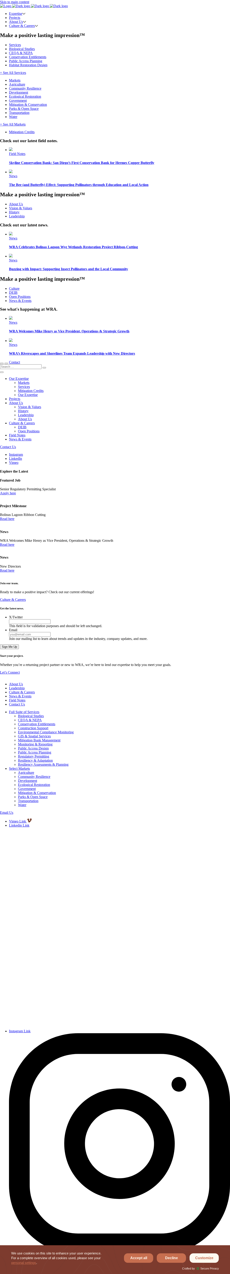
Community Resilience (25, 88)
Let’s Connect (10, 672)
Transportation (19, 113)
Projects (14, 18)
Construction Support (33, 728)
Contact (14, 362)
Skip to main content (14, 2)
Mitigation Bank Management (39, 740)
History (14, 212)
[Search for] (21, 366)
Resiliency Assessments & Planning (43, 764)
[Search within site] (2, 363)
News (13, 176)
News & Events (20, 301)
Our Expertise (19, 378)
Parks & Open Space (24, 109)
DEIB (13, 292)
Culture (14, 288)
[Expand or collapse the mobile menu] (6, 363)
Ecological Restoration (25, 96)
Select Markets (19, 768)
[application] (115, 1259)
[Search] (44, 367)
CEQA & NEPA (21, 53)
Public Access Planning (25, 61)
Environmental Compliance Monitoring (46, 732)
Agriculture (17, 84)
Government (18, 100)
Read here (7, 519)
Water (13, 117)
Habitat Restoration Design (28, 65)
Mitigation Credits (22, 132)
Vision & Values (20, 208)
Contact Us (8, 447)
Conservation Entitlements (27, 57)
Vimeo (13, 462)
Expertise (15, 13)
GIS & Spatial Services (34, 736)
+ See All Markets (13, 124)
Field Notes (17, 154)
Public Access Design (33, 748)
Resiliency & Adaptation (35, 760)
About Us (16, 22)
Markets (14, 80)
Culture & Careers (22, 26)
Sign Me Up (9, 646)
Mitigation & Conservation (28, 104)
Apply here (8, 493)
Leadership (17, 216)
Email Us (6, 812)
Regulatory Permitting (33, 756)
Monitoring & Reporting (35, 744)
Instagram (16, 454)
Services (15, 45)
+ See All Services (13, 73)
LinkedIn (15, 458)
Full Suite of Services (24, 712)
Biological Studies (22, 49)
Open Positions (20, 297)
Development (18, 92)
